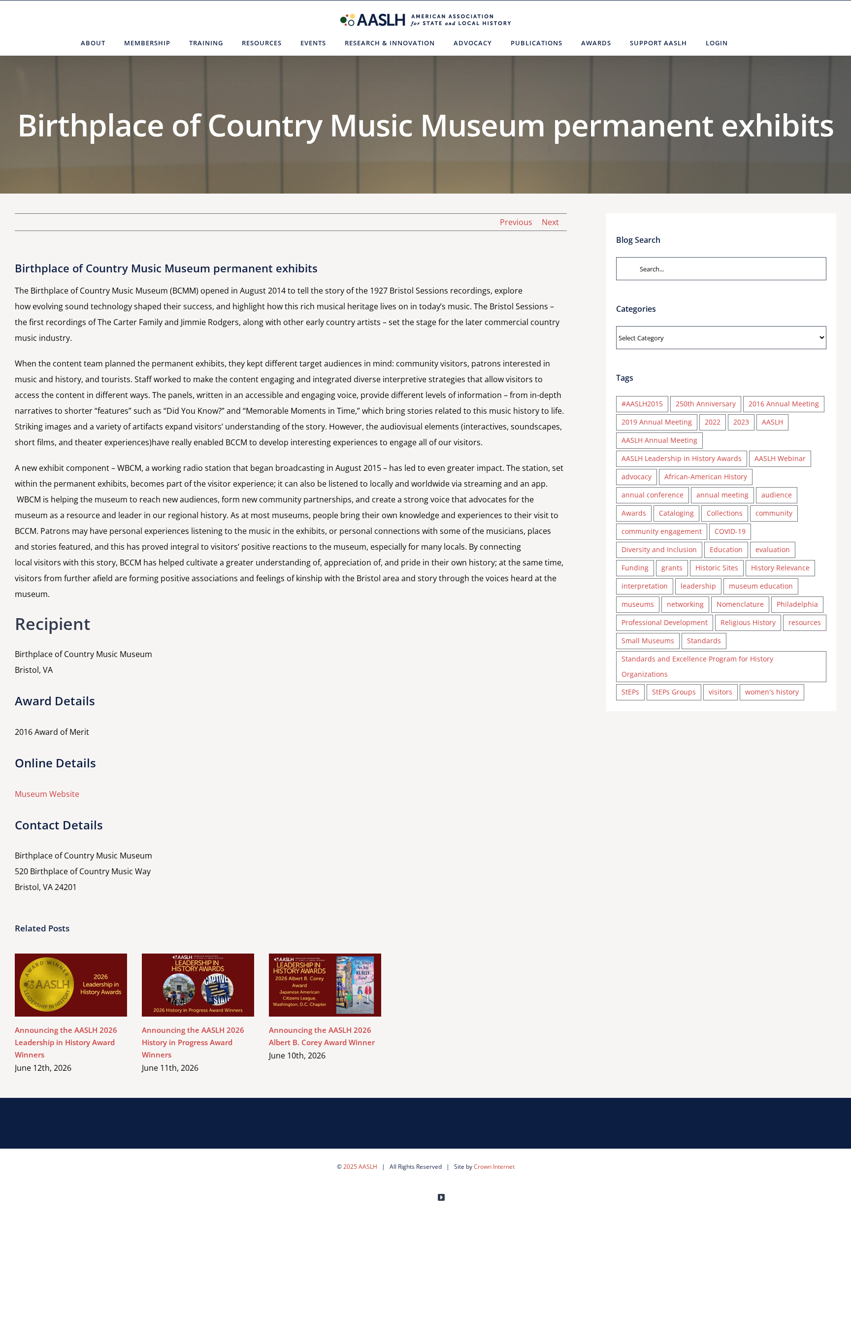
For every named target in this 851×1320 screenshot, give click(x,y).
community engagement (662, 531)
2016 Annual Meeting (784, 403)
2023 (741, 422)
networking (685, 604)
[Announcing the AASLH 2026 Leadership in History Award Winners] (71, 985)
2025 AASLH (360, 1166)
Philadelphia (797, 604)
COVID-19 (730, 531)
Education (726, 549)
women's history (772, 691)
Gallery (85, 985)
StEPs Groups (674, 691)
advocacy (637, 476)
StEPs (630, 691)
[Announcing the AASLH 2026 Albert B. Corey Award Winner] (325, 985)
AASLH (772, 422)
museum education (761, 586)
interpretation (645, 586)
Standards (704, 640)
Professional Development (665, 622)
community (773, 513)
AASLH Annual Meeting (659, 440)
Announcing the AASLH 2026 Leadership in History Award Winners (57, 985)
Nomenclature (740, 604)
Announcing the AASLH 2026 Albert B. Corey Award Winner (311, 985)
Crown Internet (494, 1166)
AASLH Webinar (780, 458)
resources (804, 622)
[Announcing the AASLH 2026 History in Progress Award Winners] (198, 985)
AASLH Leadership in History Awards (682, 458)
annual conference (653, 494)
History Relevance (780, 567)
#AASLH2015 (642, 403)
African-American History (705, 476)
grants (672, 567)
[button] (749, 43)
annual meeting (722, 494)
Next (550, 222)
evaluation (772, 549)
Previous (516, 222)
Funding (635, 567)
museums (638, 604)
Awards (634, 513)
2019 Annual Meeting (657, 422)
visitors (720, 691)
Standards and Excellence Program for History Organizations (697, 666)
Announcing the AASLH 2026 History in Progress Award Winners (184, 985)
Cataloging (676, 513)
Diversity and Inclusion (659, 549)
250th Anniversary (706, 403)
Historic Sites (716, 567)
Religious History (748, 622)
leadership (698, 586)
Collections (725, 513)
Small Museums (648, 640)
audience (776, 494)
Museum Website (47, 794)
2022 (712, 422)
